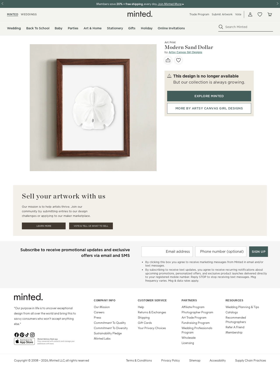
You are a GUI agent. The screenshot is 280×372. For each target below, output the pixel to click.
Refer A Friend (235, 327)
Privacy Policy (170, 360)
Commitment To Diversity (111, 328)
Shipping (144, 317)
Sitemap (194, 360)
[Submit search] (221, 27)
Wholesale (189, 337)
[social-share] (168, 60)
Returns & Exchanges (152, 312)
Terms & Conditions (139, 360)
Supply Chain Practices (250, 360)
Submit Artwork (222, 14)
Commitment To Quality (110, 323)
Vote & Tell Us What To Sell (91, 226)
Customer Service (152, 300)
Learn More (44, 226)
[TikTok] (27, 334)
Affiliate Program (193, 307)
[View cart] (269, 14)
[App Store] (24, 343)
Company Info (104, 300)
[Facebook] (16, 334)
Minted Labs (102, 338)
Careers (99, 312)
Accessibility (218, 360)
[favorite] (178, 60)
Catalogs (232, 312)
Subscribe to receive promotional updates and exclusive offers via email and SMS (75, 252)
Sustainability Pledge (108, 333)
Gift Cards (145, 323)
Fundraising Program (196, 323)
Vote (238, 14)
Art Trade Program (194, 317)
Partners (189, 300)
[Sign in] (250, 14)
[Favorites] (259, 14)
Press (97, 317)
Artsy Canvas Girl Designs (185, 52)
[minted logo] (140, 14)
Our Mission (102, 307)
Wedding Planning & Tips (242, 307)
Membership (234, 332)
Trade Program (199, 14)
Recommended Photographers (236, 319)
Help (141, 307)
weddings (29, 14)
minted (12, 14)
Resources (234, 300)
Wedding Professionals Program (197, 330)
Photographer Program (197, 312)
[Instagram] (32, 334)
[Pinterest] (21, 334)
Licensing (188, 343)
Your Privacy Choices (152, 328)
